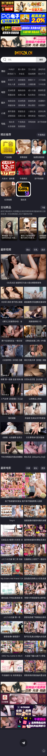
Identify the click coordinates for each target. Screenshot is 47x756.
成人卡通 (32, 90)
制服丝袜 (11, 95)
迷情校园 (11, 116)
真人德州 (21, 69)
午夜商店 (21, 122)
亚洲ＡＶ (11, 80)
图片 (3, 102)
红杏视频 (11, 126)
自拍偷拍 (21, 80)
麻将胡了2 (11, 74)
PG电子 (12, 69)
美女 (28, 249)
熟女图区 (32, 105)
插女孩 (11, 122)
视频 (3, 81)
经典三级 (21, 95)
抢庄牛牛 (42, 74)
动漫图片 (42, 101)
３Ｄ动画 (42, 80)
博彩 (3, 71)
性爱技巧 (42, 116)
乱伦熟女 (32, 95)
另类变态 (42, 95)
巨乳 (35, 249)
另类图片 (42, 105)
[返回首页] (43, 750)
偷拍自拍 (21, 90)
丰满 (28, 468)
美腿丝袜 (11, 105)
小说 (3, 113)
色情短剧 (21, 126)
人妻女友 (32, 111)
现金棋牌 (32, 74)
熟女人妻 (11, 84)
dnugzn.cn (23, 53)
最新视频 (6, 249)
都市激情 (11, 111)
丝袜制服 (21, 84)
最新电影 (6, 468)
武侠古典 (42, 111)
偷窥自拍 (11, 101)
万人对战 (32, 69)
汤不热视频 (41, 122)
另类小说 (21, 116)
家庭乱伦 (21, 111)
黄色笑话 (32, 116)
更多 (43, 249)
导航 (3, 123)
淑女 (35, 468)
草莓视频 (32, 122)
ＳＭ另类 (42, 84)
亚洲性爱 (11, 90)
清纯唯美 (21, 105)
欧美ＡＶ (32, 80)
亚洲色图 (21, 101)
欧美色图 (32, 101)
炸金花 (21, 74)
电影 (3, 92)
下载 (43, 207)
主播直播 (32, 84)
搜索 (41, 59)
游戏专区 (42, 69)
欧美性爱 (42, 90)
